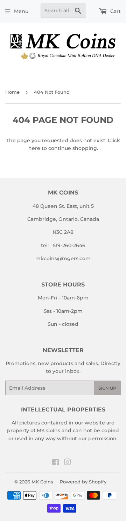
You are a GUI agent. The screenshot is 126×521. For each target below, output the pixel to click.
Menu (21, 11)
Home (12, 92)
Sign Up (107, 388)
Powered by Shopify (83, 481)
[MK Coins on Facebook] (55, 463)
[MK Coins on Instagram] (67, 463)
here (34, 148)
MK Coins (42, 481)
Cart (115, 11)
